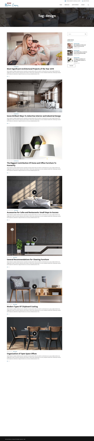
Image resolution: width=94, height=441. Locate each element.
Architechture (16, 66)
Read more (71, 65)
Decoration (16, 210)
